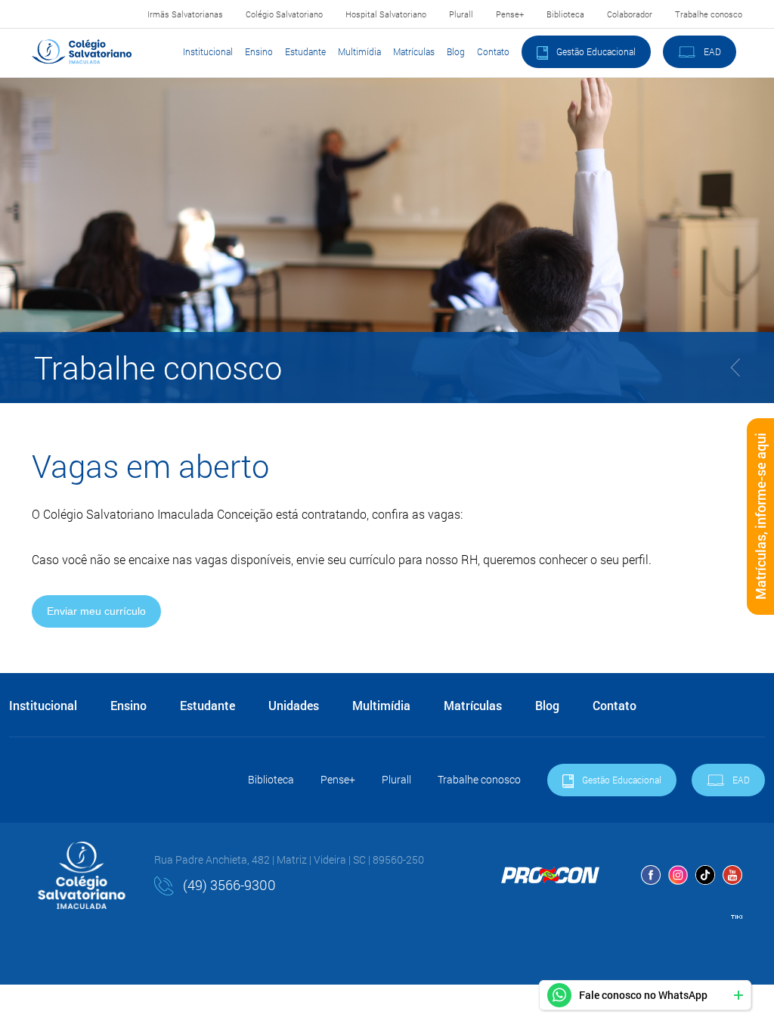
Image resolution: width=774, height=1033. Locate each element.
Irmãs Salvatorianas (185, 14)
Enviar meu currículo (96, 611)
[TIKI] (736, 914)
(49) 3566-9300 (228, 885)
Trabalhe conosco (708, 14)
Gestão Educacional (595, 51)
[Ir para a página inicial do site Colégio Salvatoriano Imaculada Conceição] (82, 51)
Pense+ (510, 14)
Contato (493, 51)
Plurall (461, 14)
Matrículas (414, 51)
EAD (711, 51)
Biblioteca (565, 14)
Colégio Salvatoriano (284, 14)
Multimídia (359, 51)
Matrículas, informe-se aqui (760, 516)
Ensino (259, 51)
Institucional (208, 51)
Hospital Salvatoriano (385, 14)
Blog (456, 51)
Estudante (305, 51)
